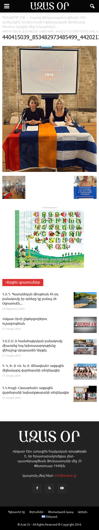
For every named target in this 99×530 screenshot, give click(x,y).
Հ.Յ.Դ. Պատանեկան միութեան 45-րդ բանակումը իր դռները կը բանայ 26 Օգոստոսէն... (30, 299)
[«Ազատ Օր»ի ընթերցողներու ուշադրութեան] (85, 325)
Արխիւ (82, 512)
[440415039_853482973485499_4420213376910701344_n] (49, 171)
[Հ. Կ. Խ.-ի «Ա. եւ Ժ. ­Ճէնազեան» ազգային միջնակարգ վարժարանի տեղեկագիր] (85, 372)
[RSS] (49, 488)
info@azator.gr (66, 475)
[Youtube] (62, 488)
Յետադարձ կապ (60, 512)
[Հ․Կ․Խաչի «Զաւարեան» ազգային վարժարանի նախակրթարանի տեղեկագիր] (85, 394)
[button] (92, 6)
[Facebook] (37, 488)
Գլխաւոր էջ (16, 512)
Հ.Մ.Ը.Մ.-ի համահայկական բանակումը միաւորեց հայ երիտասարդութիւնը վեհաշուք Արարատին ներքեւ (32, 346)
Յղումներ (36, 512)
